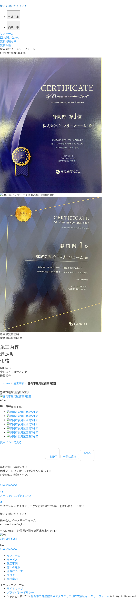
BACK (88, 453)
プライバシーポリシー (20, 592)
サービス (12, 559)
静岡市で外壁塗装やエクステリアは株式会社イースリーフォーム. (70, 596)
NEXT (52, 456)
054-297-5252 (8, 549)
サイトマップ (15, 588)
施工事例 (12, 563)
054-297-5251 (8, 485)
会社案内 (12, 579)
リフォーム (13, 556)
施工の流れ (13, 567)
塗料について (15, 571)
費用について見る (11, 442)
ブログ (11, 575)
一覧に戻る (69, 456)
